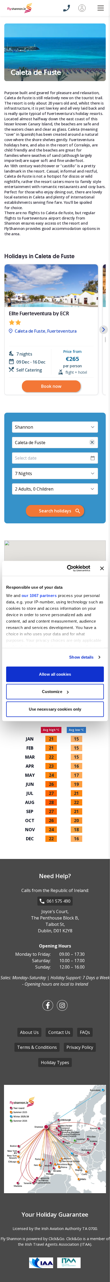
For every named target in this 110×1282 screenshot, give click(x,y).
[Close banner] (102, 568)
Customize (52, 691)
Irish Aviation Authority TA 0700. (69, 1228)
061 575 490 (58, 901)
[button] (103, 329)
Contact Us (59, 1032)
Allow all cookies (55, 674)
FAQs (85, 1032)
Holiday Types (55, 1062)
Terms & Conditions (37, 1047)
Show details (81, 657)
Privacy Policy (79, 1047)
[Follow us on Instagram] (62, 1005)
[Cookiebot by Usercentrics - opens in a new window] (68, 568)
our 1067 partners (39, 595)
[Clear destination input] (92, 442)
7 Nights (23, 473)
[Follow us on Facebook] (47, 1005)
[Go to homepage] (29, 8)
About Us (29, 1032)
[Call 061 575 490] (66, 8)
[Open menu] (97, 8)
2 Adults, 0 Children (34, 489)
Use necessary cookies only (55, 709)
